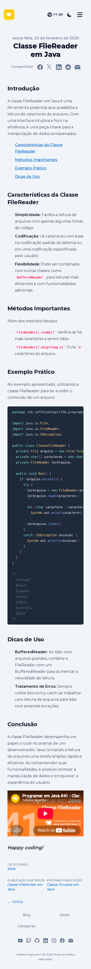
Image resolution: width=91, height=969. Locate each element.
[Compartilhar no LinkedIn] (59, 67)
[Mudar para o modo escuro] (69, 14)
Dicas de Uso (27, 176)
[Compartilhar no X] (49, 67)
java (11, 869)
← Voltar (15, 902)
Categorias (26, 926)
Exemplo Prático (30, 168)
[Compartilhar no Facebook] (40, 67)
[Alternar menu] (80, 14)
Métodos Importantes (36, 160)
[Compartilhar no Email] (77, 67)
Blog (26, 915)
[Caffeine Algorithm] (11, 14)
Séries (65, 915)
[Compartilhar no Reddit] (68, 67)
